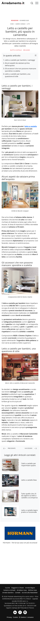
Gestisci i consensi (27, 617)
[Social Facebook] (20, 612)
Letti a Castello (16, 50)
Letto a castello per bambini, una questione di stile (17, 75)
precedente (11, 448)
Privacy (9, 617)
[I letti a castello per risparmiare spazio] (10, 465)
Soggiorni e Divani (17, 588)
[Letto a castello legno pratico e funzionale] (10, 511)
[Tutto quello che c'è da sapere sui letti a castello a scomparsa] (10, 496)
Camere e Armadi (9, 590)
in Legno (27, 50)
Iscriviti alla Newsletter (30, 593)
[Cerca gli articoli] (32, 3)
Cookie (15, 617)
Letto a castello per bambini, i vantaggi (20, 60)
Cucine (7, 588)
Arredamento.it (13, 3)
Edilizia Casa (32, 590)
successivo (29, 448)
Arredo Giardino (8, 593)
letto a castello (31, 126)
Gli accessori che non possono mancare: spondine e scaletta (20, 69)
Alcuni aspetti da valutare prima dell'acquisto (17, 64)
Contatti (17, 593)
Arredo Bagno (30, 588)
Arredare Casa (22, 590)
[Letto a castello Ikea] (10, 480)
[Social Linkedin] (15, 612)
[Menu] (36, 3)
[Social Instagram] (25, 612)
